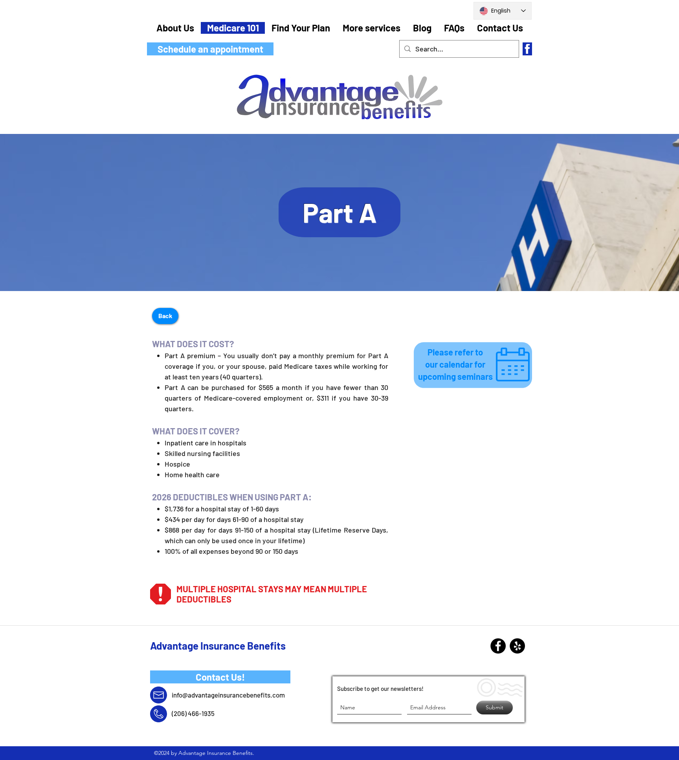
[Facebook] (498, 646)
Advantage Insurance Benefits (218, 645)
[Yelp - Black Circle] (517, 646)
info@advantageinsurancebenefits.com (228, 695)
